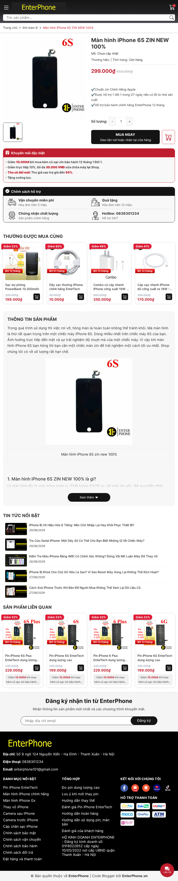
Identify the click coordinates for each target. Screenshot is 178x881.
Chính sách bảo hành (20, 846)
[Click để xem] (45, 78)
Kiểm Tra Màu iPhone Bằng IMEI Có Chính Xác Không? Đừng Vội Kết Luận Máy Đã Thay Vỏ (93, 556)
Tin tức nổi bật (21, 515)
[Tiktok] (167, 788)
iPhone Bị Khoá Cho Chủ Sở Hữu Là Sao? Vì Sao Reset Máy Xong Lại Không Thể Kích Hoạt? (94, 572)
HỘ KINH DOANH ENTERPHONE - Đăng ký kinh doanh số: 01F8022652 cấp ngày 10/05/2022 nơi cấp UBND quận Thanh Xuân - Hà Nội (88, 846)
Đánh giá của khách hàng (82, 831)
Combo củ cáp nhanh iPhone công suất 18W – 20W (110, 289)
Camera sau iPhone (19, 813)
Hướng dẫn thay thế (78, 800)
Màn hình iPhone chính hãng (26, 794)
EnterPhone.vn (135, 876)
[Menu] (6, 7)
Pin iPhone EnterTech (20, 787)
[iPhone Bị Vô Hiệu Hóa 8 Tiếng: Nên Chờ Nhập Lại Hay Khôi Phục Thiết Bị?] (16, 529)
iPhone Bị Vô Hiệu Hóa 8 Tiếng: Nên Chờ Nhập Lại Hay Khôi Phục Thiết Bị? (81, 525)
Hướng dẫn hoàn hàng (80, 813)
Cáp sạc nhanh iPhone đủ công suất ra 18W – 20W (153, 289)
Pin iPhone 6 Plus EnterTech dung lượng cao (109, 660)
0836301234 (127, 213)
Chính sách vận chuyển (22, 839)
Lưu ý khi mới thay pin (80, 794)
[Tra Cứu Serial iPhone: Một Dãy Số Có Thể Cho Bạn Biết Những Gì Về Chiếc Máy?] (16, 545)
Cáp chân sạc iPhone (20, 826)
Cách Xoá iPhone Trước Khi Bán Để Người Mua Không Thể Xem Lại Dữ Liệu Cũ (84, 587)
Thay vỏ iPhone (15, 807)
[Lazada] (157, 788)
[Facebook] (124, 788)
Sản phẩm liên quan (27, 607)
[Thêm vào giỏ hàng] (36, 297)
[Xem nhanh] (37, 258)
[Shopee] (135, 788)
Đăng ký (144, 720)
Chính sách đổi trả (18, 852)
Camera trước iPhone (20, 820)
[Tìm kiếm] (171, 17)
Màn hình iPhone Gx (19, 800)
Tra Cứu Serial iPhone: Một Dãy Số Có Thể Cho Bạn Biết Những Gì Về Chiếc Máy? (86, 540)
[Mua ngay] (37, 267)
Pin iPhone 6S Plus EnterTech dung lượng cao (21, 660)
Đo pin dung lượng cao (81, 787)
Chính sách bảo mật (19, 833)
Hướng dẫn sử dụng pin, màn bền (85, 822)
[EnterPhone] (39, 7)
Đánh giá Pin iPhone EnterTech (87, 807)
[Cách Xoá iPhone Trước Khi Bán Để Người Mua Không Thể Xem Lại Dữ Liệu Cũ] (16, 592)
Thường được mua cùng (33, 236)
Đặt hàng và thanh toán (22, 859)
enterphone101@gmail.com (36, 769)
